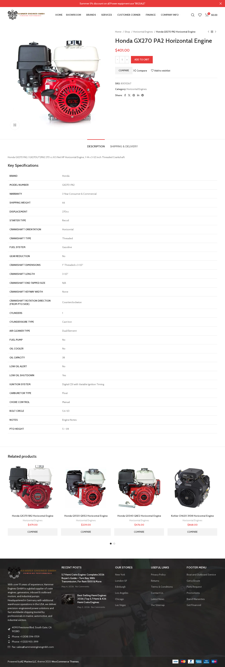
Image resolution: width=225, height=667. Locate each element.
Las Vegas (120, 605)
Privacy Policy (158, 574)
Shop (128, 31)
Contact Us (157, 592)
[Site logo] (26, 14)
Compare (124, 70)
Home (118, 31)
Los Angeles (121, 592)
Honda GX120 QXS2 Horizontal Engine (86, 515)
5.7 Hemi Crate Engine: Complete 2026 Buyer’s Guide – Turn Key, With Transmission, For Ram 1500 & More (83, 578)
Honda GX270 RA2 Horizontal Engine (32, 515)
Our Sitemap (158, 605)
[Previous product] (208, 32)
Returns (155, 580)
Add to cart (141, 59)
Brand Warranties (196, 599)
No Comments (82, 586)
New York (120, 574)
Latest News (157, 599)
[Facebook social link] (125, 95)
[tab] (96, 144)
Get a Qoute (193, 580)
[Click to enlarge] (14, 125)
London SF (121, 580)
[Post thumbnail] (68, 601)
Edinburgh (120, 586)
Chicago (119, 599)
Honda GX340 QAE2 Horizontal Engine (139, 515)
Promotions (193, 592)
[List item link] (32, 636)
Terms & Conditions (162, 586)
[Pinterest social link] (133, 95)
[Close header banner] (220, 3)
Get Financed (194, 605)
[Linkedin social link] (138, 95)
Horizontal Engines (143, 31)
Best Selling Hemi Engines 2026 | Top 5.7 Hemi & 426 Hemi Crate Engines (91, 599)
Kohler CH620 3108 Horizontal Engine (192, 515)
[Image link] (32, 572)
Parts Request (194, 586)
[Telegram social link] (142, 95)
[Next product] (215, 32)
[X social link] (129, 95)
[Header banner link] (107, 3)
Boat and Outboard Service (201, 574)
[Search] (192, 14)
